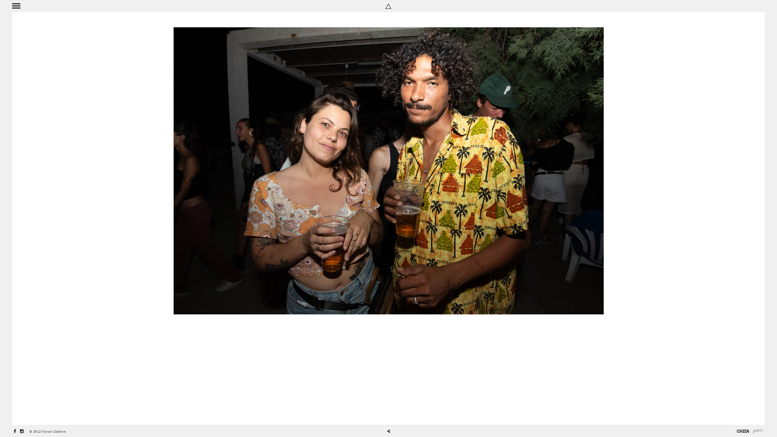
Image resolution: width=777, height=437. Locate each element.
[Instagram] (22, 432)
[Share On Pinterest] (408, 414)
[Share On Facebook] (391, 414)
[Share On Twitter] (399, 414)
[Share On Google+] (417, 414)
